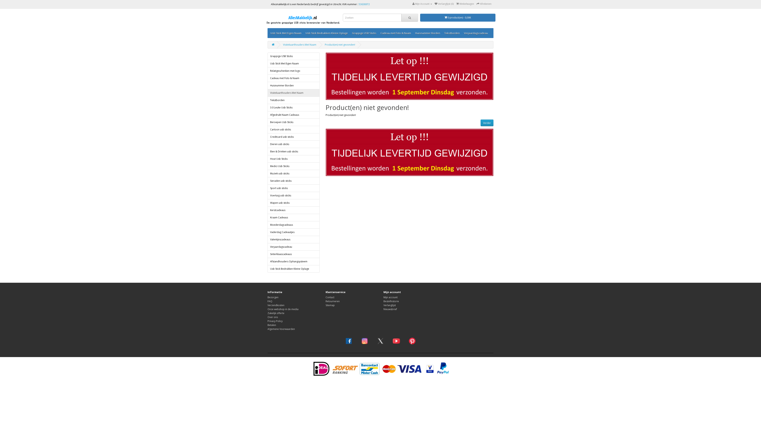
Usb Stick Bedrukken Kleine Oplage (327, 33)
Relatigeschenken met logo (285, 71)
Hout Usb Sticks (279, 158)
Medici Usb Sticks (279, 166)
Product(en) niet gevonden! (340, 44)
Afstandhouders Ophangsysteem (288, 261)
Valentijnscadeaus (280, 239)
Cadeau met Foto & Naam (395, 33)
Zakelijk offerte (276, 313)
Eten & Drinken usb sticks (284, 151)
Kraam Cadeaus (279, 217)
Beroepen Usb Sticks (281, 122)
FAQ (270, 301)
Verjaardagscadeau (476, 33)
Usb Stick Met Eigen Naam (286, 33)
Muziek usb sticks (279, 173)
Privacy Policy (275, 321)
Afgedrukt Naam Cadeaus (284, 115)
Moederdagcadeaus (281, 224)
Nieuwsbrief (390, 309)
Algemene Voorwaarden (281, 329)
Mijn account (390, 297)
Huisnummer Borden (427, 33)
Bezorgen (273, 297)
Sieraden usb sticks (281, 180)
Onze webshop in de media (283, 309)
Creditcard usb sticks (282, 137)
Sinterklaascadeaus (281, 254)
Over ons (273, 317)
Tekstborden (452, 33)
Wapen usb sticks (280, 202)
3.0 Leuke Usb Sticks (281, 107)
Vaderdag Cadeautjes (282, 232)
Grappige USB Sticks (364, 33)
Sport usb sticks (279, 188)
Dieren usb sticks (279, 144)
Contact (330, 297)
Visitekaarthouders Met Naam (299, 44)
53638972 (364, 4)
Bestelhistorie (391, 301)
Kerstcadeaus (277, 210)
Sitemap (330, 305)
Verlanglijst (389, 305)
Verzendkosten (276, 305)
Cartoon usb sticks (280, 129)
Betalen (272, 325)
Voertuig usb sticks (280, 195)
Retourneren (333, 301)
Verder (487, 123)
